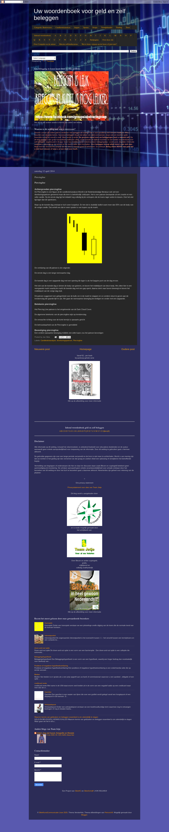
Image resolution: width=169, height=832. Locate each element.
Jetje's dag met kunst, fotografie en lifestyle (55, 733)
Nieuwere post (42, 349)
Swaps (94, 27)
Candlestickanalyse (63, 27)
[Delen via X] (65, 337)
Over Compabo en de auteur (45, 44)
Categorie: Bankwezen (43, 27)
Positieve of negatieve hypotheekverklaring (51, 666)
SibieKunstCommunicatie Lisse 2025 (53, 812)
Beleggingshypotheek (42, 657)
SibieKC (78, 791)
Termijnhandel (106, 27)
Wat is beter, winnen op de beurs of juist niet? (99, 44)
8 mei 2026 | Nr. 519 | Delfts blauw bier (60, 735)
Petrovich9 (109, 812)
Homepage (86, 349)
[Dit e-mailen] (60, 337)
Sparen (86, 27)
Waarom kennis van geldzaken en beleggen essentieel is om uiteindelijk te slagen (66, 717)
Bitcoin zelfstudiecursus (68, 44)
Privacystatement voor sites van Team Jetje (85, 487)
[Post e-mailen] (55, 337)
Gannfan (48, 692)
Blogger (84, 815)
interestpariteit (50, 635)
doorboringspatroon (64, 340)
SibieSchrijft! (89, 791)
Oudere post (128, 349)
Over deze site (107, 39)
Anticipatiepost (50, 704)
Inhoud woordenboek (42, 35)
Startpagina (94, 39)
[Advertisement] (79, 159)
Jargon (76, 27)
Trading (119, 27)
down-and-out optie (42, 648)
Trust (128, 27)
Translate (50, 61)
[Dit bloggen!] (62, 337)
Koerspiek (48, 623)
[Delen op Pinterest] (69, 337)
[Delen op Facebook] (67, 337)
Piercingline (77, 340)
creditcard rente (40, 683)
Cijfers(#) (106, 431)
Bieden (37, 674)
